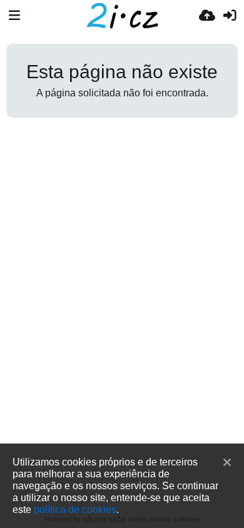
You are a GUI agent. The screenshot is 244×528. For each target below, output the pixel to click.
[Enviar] (207, 15)
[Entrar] (229, 15)
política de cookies (75, 509)
